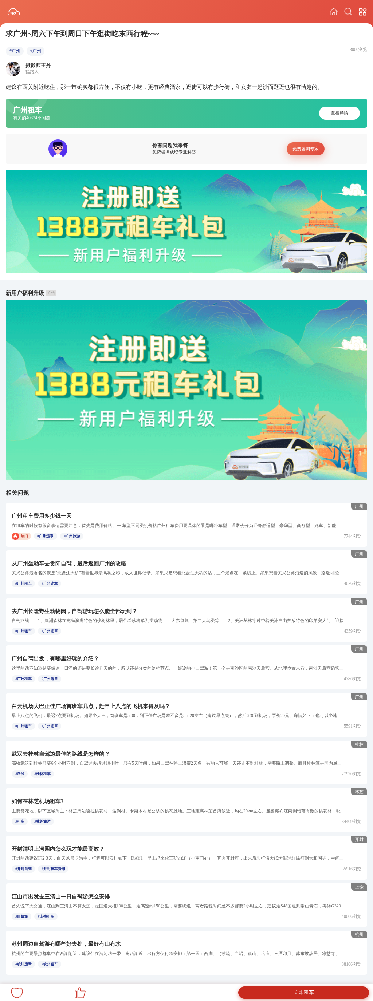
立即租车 (304, 992)
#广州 (14, 51)
